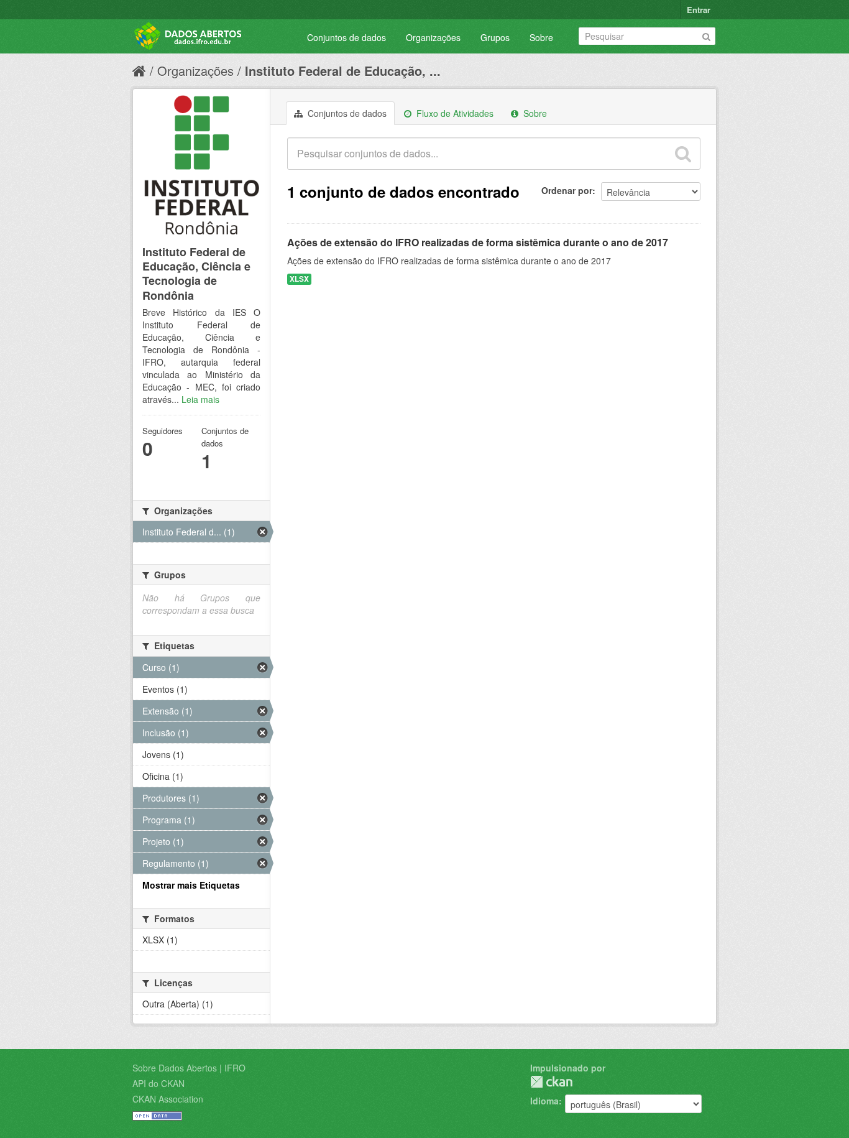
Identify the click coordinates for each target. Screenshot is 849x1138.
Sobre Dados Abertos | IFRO (189, 1068)
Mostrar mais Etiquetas (191, 885)
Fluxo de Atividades (453, 113)
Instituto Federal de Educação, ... (343, 71)
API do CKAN (158, 1083)
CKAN (551, 1081)
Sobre (541, 37)
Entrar (698, 10)
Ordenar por (566, 190)
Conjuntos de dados (346, 37)
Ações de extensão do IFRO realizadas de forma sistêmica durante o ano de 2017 (477, 242)
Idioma (544, 1100)
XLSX (299, 279)
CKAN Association (167, 1099)
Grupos (495, 37)
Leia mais (200, 399)
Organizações (433, 37)
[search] (683, 153)
